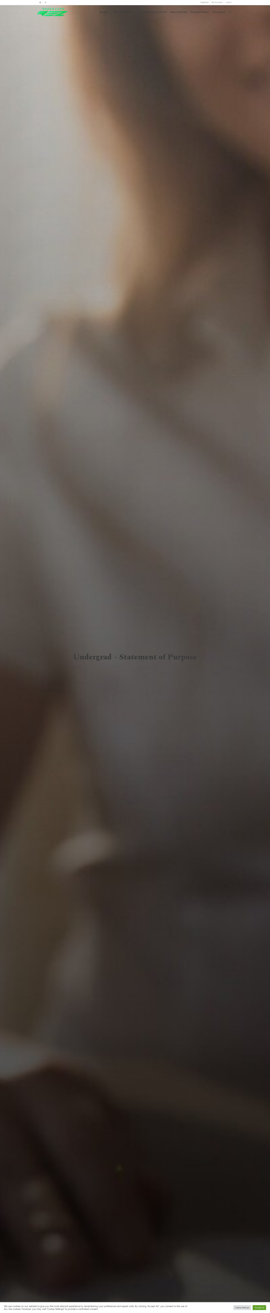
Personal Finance (200, 12)
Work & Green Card (123, 12)
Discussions (219, 12)
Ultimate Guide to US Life (153, 12)
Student (104, 12)
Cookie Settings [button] (242, 1307)
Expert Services (178, 12)
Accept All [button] (259, 1307)
